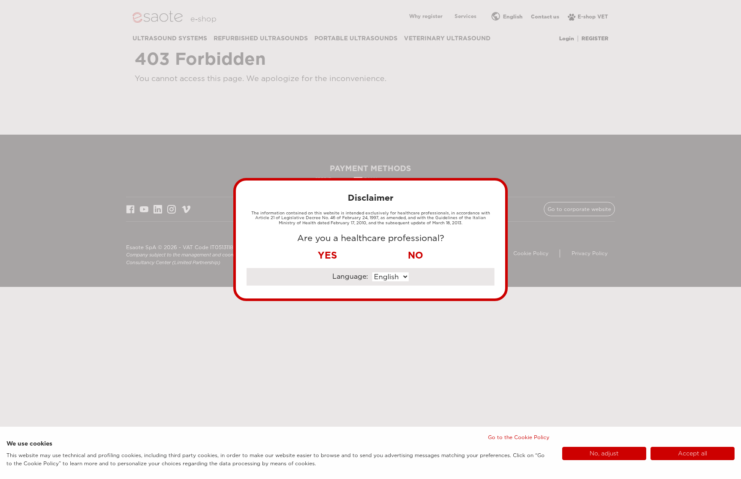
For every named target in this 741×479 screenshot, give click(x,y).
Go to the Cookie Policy (518, 437)
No (415, 255)
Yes (327, 255)
